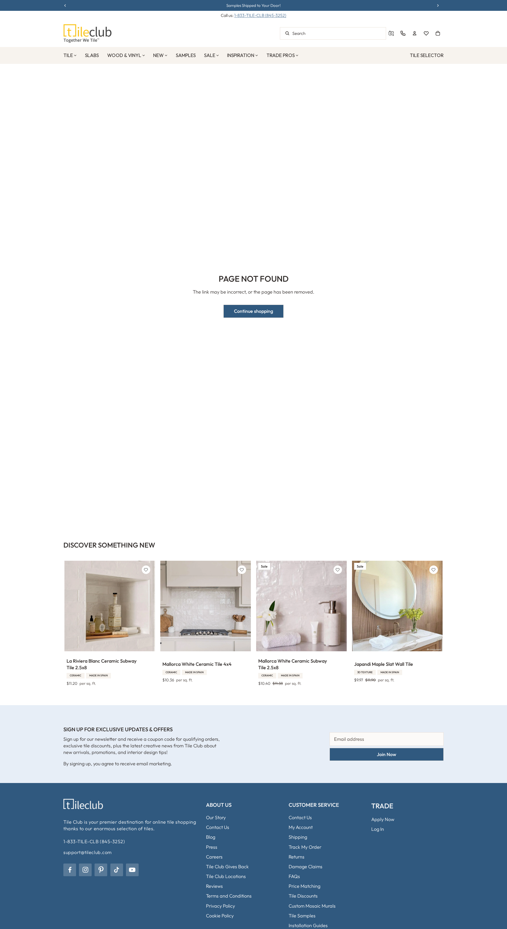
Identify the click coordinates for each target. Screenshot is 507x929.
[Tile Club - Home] (87, 33)
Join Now (386, 754)
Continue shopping (253, 311)
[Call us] (403, 33)
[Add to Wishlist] (146, 569)
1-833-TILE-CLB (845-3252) (260, 15)
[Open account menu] (414, 33)
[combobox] (333, 33)
